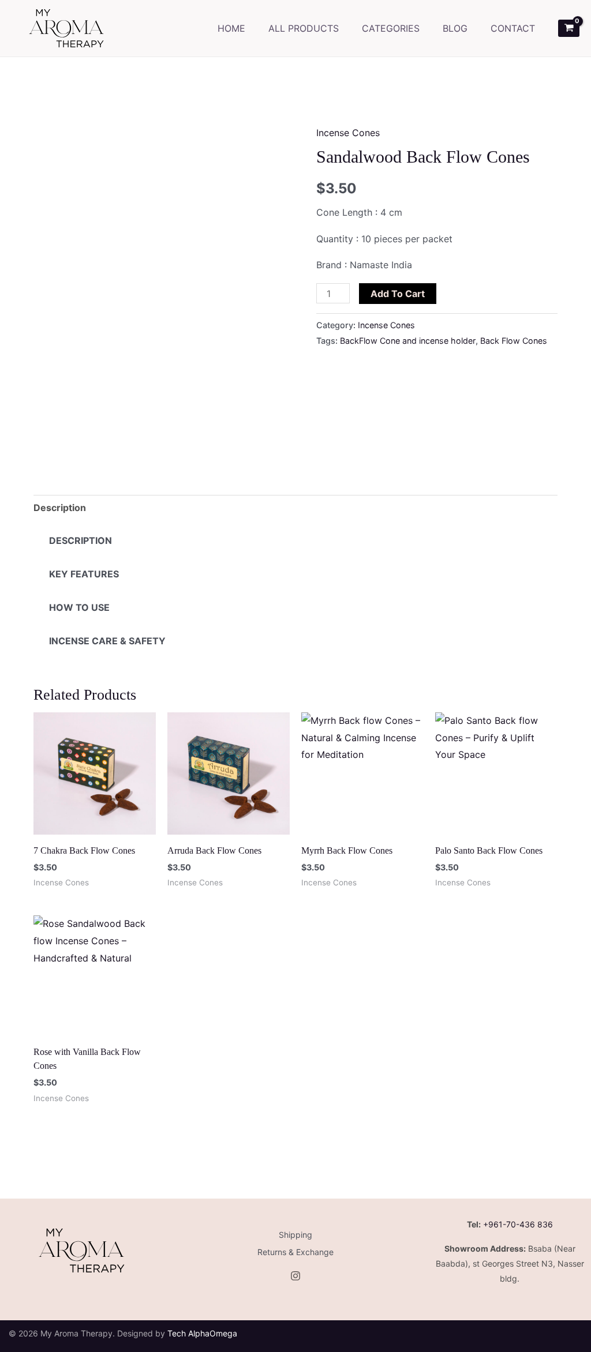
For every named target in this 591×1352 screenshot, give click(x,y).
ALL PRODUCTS (303, 28)
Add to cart (398, 293)
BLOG (455, 28)
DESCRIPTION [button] (80, 540)
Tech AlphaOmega (202, 1333)
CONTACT (513, 28)
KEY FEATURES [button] (84, 574)
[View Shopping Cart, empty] (568, 28)
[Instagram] (295, 1276)
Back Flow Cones (513, 340)
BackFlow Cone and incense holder (408, 340)
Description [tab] (59, 507)
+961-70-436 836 (518, 1224)
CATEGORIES (391, 28)
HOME (231, 28)
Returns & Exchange (295, 1252)
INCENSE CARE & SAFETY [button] (107, 641)
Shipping (295, 1235)
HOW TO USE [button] (79, 607)
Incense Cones (348, 132)
